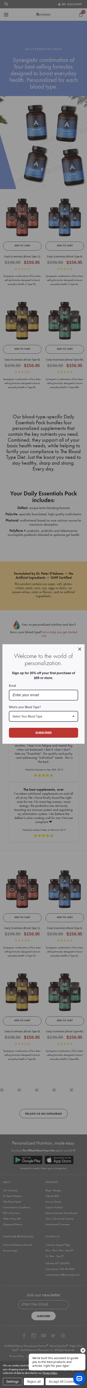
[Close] (80, 649)
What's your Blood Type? (25, 707)
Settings (12, 1381)
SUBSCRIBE (43, 733)
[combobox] (43, 716)
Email (12, 685)
